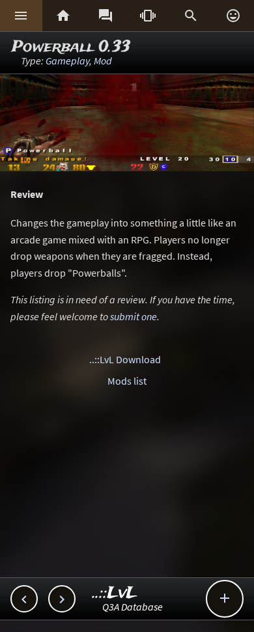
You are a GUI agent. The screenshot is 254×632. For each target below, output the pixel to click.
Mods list (127, 380)
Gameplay (67, 60)
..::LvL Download (125, 359)
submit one (133, 316)
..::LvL (115, 593)
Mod (103, 60)
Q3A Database (132, 606)
